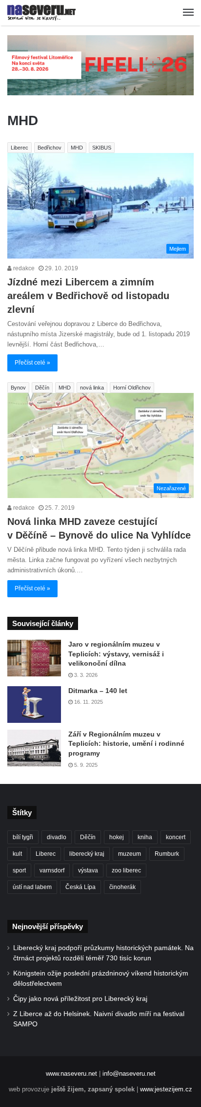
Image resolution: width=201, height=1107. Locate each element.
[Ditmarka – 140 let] (34, 704)
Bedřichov (49, 148)
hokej (116, 837)
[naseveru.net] (41, 13)
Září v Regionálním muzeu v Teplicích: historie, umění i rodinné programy (126, 743)
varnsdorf (52, 870)
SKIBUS (101, 148)
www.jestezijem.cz (166, 1089)
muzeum (129, 853)
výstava (88, 870)
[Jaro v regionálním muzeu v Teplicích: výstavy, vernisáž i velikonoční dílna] (34, 658)
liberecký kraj (86, 853)
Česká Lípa (80, 887)
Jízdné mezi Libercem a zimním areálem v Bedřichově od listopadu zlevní (88, 296)
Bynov (18, 388)
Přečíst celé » (32, 362)
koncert (175, 837)
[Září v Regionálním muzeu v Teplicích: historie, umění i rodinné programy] (34, 748)
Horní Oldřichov (132, 388)
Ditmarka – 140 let (97, 691)
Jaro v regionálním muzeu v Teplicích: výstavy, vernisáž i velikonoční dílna (116, 653)
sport (19, 870)
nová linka (92, 388)
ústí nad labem (32, 887)
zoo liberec (126, 870)
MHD (77, 148)
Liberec (19, 148)
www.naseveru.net (71, 1073)
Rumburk (167, 853)
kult (17, 853)
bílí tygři (23, 837)
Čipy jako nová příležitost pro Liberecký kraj (80, 998)
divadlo (56, 837)
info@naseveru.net (129, 1073)
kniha (145, 837)
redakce (23, 268)
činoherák (122, 887)
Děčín (42, 388)
